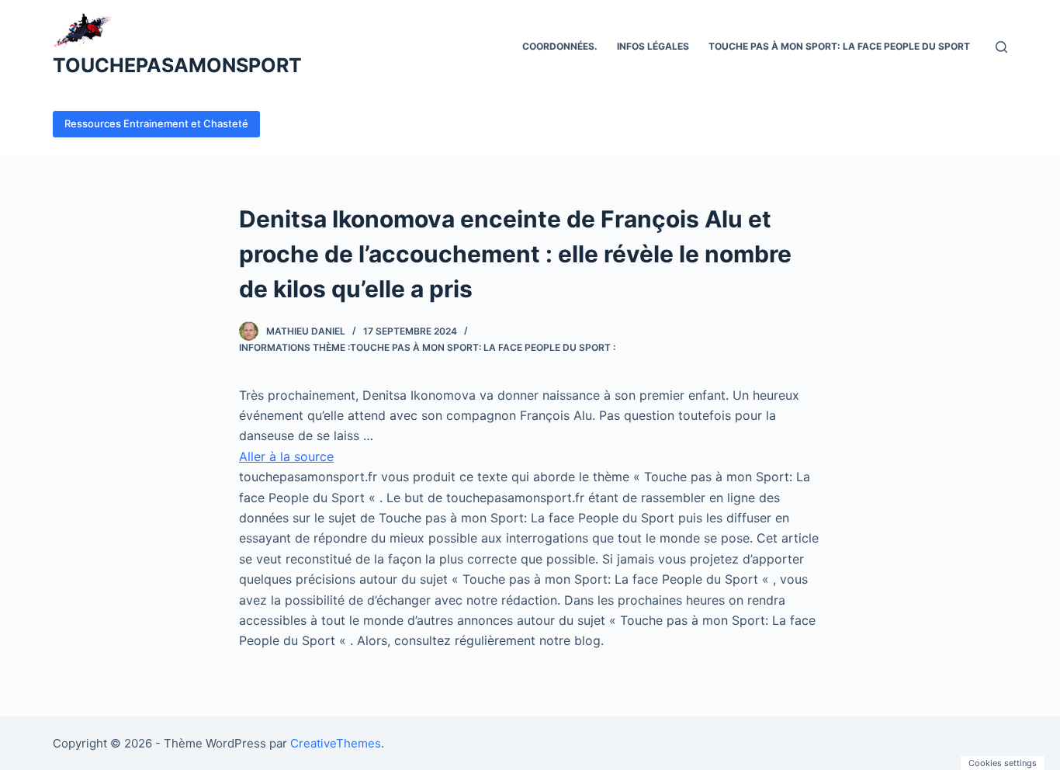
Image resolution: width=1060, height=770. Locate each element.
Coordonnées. (560, 46)
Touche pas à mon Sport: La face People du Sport (839, 46)
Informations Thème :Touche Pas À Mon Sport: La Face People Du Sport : (427, 347)
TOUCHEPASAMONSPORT (177, 65)
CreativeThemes (335, 743)
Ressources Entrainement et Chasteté (156, 123)
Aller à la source (286, 456)
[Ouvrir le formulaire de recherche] (1001, 47)
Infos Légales (653, 46)
